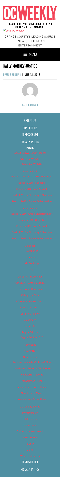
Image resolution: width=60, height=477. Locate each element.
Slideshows (30, 419)
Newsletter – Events (32, 374)
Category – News (30, 313)
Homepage (30, 344)
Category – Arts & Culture (30, 282)
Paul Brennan (12, 74)
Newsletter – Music (32, 393)
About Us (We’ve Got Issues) (30, 152)
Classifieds (30, 320)
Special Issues (30, 425)
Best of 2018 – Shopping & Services (32, 195)
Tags (32, 269)
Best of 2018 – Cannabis (32, 182)
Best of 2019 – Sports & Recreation (32, 238)
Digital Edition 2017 (32, 337)
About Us (30, 120)
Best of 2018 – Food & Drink (32, 189)
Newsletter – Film (32, 380)
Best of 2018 (30, 171)
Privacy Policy (30, 142)
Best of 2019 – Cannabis (32, 220)
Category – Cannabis (30, 289)
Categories (32, 250)
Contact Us (30, 128)
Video (30, 450)
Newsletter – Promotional (32, 399)
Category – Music (30, 307)
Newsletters (30, 357)
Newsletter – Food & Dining (31, 387)
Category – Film (30, 295)
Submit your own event (30, 431)
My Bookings (32, 263)
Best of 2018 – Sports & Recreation (32, 201)
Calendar (30, 245)
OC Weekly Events (30, 406)
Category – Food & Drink (30, 301)
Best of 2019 (30, 208)
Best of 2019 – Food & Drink (32, 226)
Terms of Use (30, 134)
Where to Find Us (30, 456)
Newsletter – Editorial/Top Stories (32, 368)
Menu (33, 54)
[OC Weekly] (13, 30)
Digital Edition (30, 332)
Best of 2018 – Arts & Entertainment (31, 176)
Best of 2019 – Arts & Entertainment (31, 213)
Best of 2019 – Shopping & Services (32, 232)
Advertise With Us (30, 159)
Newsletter (30, 351)
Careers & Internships (30, 276)
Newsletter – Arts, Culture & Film (32, 362)
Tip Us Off (30, 443)
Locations (32, 257)
